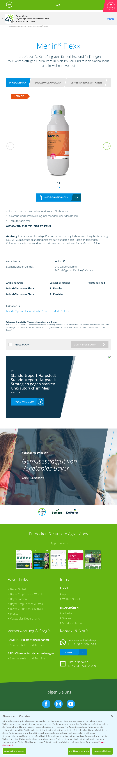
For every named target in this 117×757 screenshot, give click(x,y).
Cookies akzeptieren (79, 751)
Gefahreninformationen (86, 82)
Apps (65, 594)
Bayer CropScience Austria (26, 604)
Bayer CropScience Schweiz (27, 608)
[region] (58, 734)
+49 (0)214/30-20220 (83, 666)
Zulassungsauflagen (48, 82)
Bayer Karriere (19, 599)
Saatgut (67, 618)
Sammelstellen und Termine (27, 645)
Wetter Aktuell (71, 599)
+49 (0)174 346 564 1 (83, 644)
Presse (14, 613)
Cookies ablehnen (102, 751)
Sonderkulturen (72, 623)
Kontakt (69, 652)
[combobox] (58, 197)
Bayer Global (18, 589)
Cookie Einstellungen (14, 751)
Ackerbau (68, 613)
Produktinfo (17, 82)
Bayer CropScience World (26, 594)
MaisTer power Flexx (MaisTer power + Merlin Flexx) (37, 311)
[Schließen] (2, 19)
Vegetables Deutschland (25, 618)
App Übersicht (60, 543)
